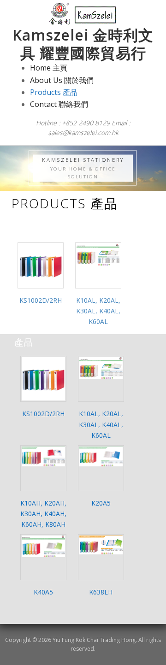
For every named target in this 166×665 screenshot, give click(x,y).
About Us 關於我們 (62, 80)
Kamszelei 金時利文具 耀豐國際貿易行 (83, 43)
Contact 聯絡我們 (59, 104)
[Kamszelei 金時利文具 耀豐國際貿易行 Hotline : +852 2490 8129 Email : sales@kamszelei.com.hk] (83, 13)
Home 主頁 (48, 68)
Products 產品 (53, 92)
